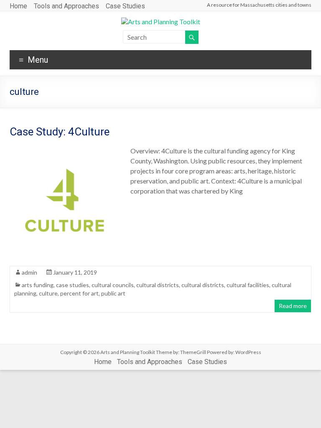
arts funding (38, 284)
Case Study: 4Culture (60, 131)
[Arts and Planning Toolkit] (160, 21)
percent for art (79, 293)
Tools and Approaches (66, 6)
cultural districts (157, 284)
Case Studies (125, 6)
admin (29, 272)
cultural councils (113, 284)
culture (48, 293)
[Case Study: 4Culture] (64, 150)
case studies (72, 284)
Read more (293, 305)
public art (113, 293)
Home (18, 6)
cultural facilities (248, 284)
